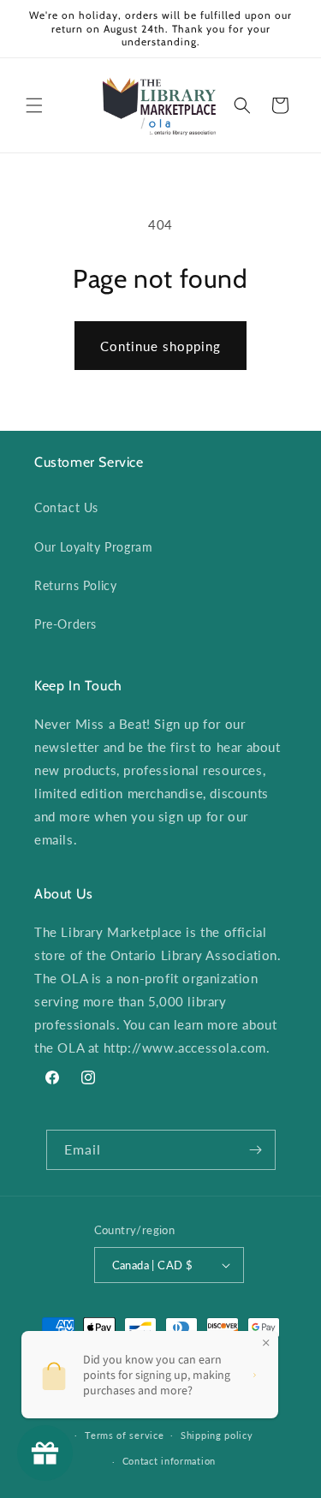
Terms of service (124, 1435)
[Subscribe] (256, 1150)
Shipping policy (217, 1435)
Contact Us (66, 507)
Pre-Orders (65, 624)
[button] (34, 105)
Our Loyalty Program (93, 547)
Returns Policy (75, 585)
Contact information (169, 1460)
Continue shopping (160, 346)
